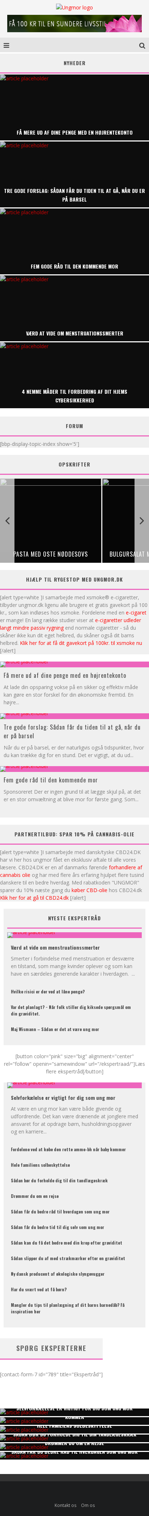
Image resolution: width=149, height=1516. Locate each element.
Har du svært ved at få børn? (39, 1289)
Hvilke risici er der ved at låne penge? (48, 991)
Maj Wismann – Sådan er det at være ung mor (55, 1029)
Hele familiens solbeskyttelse (40, 1165)
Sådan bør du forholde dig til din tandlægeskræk (59, 1180)
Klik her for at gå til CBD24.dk (34, 897)
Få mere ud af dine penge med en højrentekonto (65, 675)
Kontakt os (65, 1505)
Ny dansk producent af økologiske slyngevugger (58, 1274)
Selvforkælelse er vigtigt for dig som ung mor (63, 1097)
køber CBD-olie (89, 890)
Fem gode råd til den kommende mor (51, 780)
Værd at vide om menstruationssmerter (55, 947)
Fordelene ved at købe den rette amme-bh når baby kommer (68, 1149)
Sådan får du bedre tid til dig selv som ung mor (57, 1227)
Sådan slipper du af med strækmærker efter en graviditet (68, 1258)
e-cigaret (136, 612)
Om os (88, 1505)
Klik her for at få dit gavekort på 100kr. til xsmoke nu (81, 642)
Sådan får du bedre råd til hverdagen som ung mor (60, 1211)
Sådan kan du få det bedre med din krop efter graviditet (66, 1243)
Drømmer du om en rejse (35, 1196)
